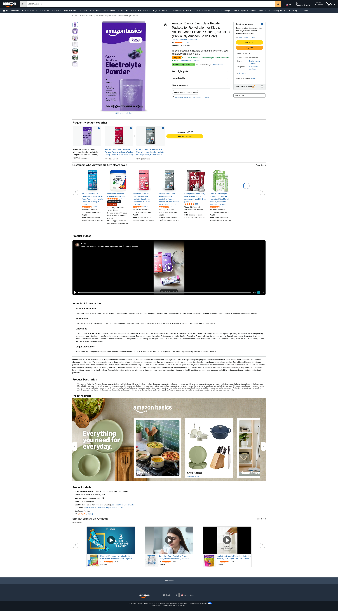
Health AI (15, 10)
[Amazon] (9, 4)
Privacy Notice (149, 603)
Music (164, 10)
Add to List (239, 95)
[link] (119, 136)
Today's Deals (109, 10)
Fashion (146, 10)
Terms (196, 60)
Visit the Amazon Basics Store (184, 39)
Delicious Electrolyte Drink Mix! (109, 246)
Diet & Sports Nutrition (97, 16)
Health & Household (79, 16)
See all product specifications (185, 92)
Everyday (304, 10)
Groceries (83, 10)
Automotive (206, 10)
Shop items (185, 60)
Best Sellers (57, 10)
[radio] (75, 24)
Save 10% (183, 64)
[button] (6, 10)
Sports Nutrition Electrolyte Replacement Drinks (103, 507)
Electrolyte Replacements (128, 16)
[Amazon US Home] (144, 596)
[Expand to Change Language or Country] (176, 595)
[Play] (74, 292)
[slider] (164, 292)
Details (252, 78)
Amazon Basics (42, 10)
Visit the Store (193, 476)
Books (120, 10)
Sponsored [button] (76, 522)
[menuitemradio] (258, 292)
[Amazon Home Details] (183, 10)
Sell (139, 10)
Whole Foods (95, 10)
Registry (156, 10)
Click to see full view (123, 113)
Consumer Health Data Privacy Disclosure (171, 603)
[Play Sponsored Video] (111, 540)
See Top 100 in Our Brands (122, 505)
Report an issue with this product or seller (192, 97)
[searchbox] (151, 3)
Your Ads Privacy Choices (198, 603)
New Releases (70, 10)
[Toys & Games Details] (199, 10)
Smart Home (264, 10)
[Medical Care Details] (33, 10)
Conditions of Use (136, 603)
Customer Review (88, 246)
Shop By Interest (279, 10)
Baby (216, 10)
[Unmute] (263, 292)
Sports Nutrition (112, 16)
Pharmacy (293, 10)
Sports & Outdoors (248, 10)
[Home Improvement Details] (238, 10)
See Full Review (131, 246)
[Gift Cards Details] (135, 10)
